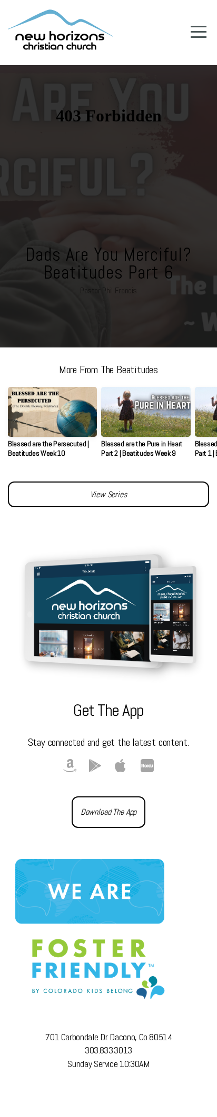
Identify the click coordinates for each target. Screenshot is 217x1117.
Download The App (108, 811)
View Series (108, 494)
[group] (52, 426)
